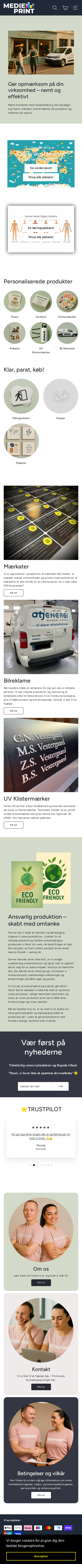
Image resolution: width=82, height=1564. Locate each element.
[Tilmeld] (61, 1086)
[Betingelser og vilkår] (41, 1434)
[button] (46, 1546)
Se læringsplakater (41, 228)
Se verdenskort (41, 168)
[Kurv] (65, 7)
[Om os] (41, 1229)
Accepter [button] (41, 1556)
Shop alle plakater (41, 177)
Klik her (13, 592)
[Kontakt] (41, 1330)
